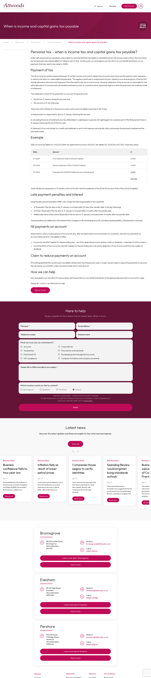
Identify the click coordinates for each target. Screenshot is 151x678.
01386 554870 (92, 640)
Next (78, 447)
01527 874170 (91, 547)
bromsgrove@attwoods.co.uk (98, 540)
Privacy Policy (88, 401)
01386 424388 (92, 594)
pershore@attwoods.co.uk (97, 633)
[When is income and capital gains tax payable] (14, 6)
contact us (43, 283)
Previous (73, 447)
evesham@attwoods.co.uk (97, 586)
